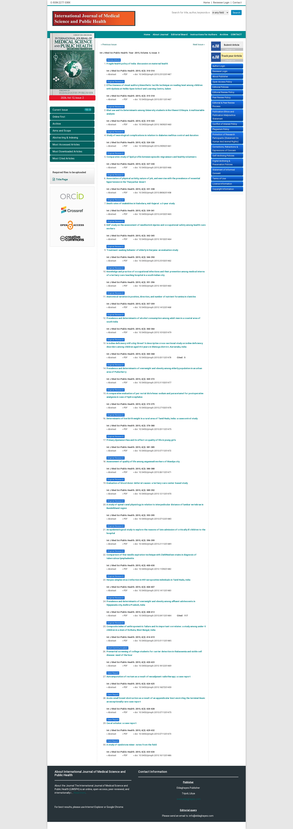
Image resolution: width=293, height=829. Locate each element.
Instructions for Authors (203, 34)
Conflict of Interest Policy (224, 124)
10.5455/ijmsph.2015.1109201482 (155, 569)
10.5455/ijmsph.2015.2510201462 (155, 260)
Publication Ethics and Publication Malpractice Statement (223, 115)
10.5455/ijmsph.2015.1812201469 (155, 665)
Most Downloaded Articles (67, 151)
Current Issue (72, 109)
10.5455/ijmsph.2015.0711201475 (155, 712)
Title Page (62, 179)
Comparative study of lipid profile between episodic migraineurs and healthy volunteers (151, 157)
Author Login (218, 66)
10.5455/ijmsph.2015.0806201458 (155, 192)
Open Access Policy (222, 81)
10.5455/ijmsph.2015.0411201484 (155, 615)
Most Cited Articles (63, 158)
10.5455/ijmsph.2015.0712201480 (155, 519)
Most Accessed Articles (66, 144)
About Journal (160, 34)
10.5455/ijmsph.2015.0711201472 (155, 450)
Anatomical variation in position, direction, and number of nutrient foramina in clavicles (151, 296)
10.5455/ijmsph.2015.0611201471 (155, 472)
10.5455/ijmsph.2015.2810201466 (155, 167)
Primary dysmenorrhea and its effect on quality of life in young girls (141, 440)
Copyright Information (223, 189)
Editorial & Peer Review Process (223, 105)
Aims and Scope (62, 130)
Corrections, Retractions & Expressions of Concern (225, 149)
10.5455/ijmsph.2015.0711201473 (155, 734)
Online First (59, 116)
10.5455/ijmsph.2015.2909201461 (155, 146)
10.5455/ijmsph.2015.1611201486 (155, 755)
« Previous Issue (108, 44)
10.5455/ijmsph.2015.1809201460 (155, 124)
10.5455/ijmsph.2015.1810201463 (155, 286)
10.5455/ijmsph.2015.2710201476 (155, 407)
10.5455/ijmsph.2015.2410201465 (155, 214)
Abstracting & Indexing (65, 137)
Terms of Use (219, 178)
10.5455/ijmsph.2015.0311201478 (155, 357)
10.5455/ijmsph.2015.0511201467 (155, 99)
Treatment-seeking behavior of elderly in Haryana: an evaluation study (142, 250)
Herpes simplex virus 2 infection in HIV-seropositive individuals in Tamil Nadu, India (148, 580)
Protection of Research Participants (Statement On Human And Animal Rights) (225, 138)
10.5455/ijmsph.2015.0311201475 (155, 429)
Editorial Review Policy (223, 92)
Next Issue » (199, 44)
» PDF (125, 74)
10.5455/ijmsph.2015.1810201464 (155, 239)
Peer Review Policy (221, 97)
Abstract (112, 74)
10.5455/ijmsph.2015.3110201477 (155, 382)
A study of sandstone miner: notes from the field (131, 744)
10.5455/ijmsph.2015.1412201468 (155, 307)
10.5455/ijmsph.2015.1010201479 (155, 332)
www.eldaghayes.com (189, 799)
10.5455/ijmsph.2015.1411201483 (155, 590)
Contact (237, 2)
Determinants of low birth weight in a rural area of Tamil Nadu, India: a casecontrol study (152, 418)
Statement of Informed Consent (223, 171)
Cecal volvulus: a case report (121, 723)
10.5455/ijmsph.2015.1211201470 (155, 493)
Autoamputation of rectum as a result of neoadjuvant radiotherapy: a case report (148, 676)
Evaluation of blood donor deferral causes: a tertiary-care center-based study (147, 483)
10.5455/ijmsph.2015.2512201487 (155, 74)
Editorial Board (179, 34)
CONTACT (236, 34)
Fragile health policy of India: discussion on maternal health (137, 63)
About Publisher (220, 76)
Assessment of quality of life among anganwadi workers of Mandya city (143, 461)
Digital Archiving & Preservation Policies (222, 163)
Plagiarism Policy (220, 129)
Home (207, 2)
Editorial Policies (220, 87)
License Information (222, 184)
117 (186, 615)
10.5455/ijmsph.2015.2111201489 (155, 544)
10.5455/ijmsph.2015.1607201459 (155, 687)
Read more (80, 792)
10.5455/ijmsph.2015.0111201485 (155, 640)
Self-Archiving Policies (223, 155)
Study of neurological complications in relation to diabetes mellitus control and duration (152, 135)
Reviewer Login (222, 2)
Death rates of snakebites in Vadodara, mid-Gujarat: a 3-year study (140, 203)
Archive (224, 34)
